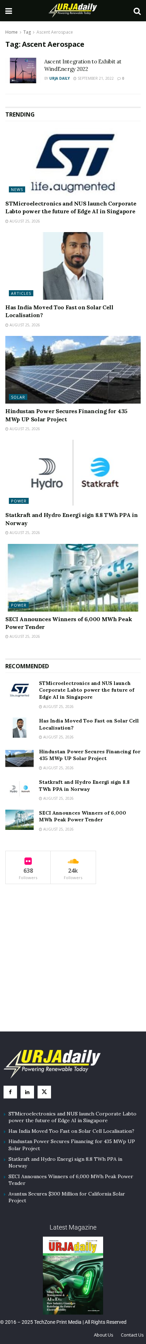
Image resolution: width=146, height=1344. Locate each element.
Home (11, 32)
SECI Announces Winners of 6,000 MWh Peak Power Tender (82, 816)
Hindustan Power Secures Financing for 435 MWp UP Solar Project (89, 755)
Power (19, 501)
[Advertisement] (73, 964)
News (17, 189)
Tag (27, 32)
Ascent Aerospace (54, 32)
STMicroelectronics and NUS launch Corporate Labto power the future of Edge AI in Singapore (86, 690)
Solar (18, 397)
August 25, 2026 (24, 221)
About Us (103, 1335)
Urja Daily (59, 78)
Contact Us (132, 1335)
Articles (21, 293)
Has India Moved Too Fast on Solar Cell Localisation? (71, 1131)
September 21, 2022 (95, 78)
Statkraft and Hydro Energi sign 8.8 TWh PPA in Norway (84, 785)
